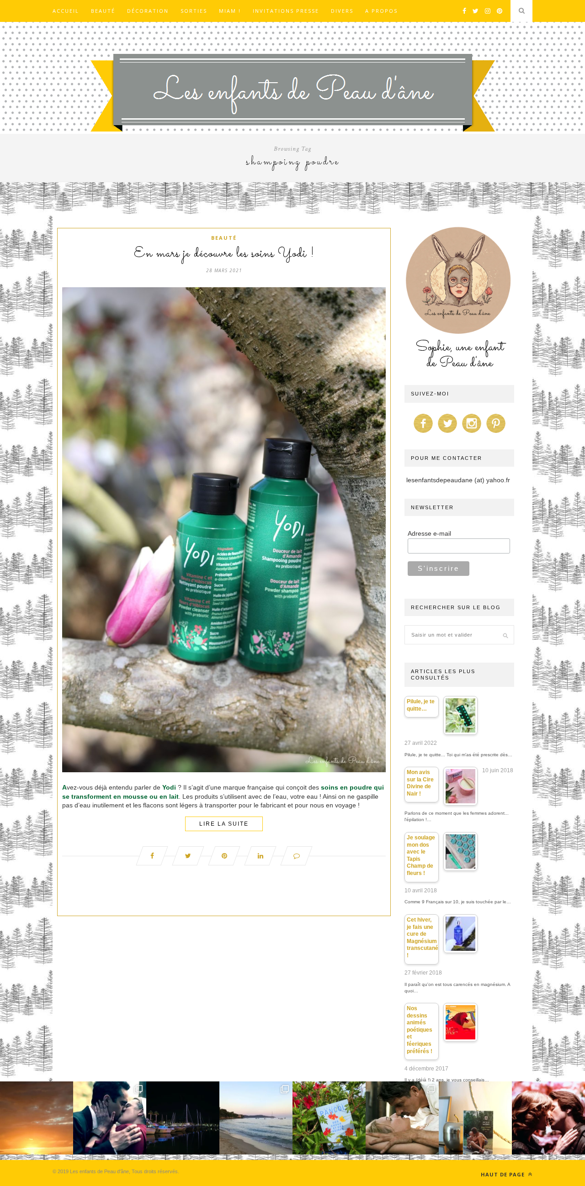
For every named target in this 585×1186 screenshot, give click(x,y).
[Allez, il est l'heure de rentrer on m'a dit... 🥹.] (36, 1117)
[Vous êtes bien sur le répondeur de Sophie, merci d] (255, 1117)
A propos (381, 10)
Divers (342, 10)
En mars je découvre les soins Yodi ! (224, 254)
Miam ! (230, 10)
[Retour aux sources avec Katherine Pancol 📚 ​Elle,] (329, 1117)
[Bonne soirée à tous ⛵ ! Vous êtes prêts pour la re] (182, 1117)
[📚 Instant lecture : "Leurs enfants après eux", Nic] (475, 1117)
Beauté (103, 10)
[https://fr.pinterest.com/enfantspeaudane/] (495, 433)
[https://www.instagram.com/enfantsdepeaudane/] (471, 433)
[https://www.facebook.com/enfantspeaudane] (423, 433)
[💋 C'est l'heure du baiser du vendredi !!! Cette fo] (548, 1117)
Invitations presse (286, 10)
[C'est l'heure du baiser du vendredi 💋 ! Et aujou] (109, 1117)
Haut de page (503, 1174)
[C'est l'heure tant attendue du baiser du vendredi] (402, 1117)
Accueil (66, 10)
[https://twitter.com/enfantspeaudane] (447, 433)
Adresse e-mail (429, 533)
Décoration (148, 10)
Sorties (194, 10)
